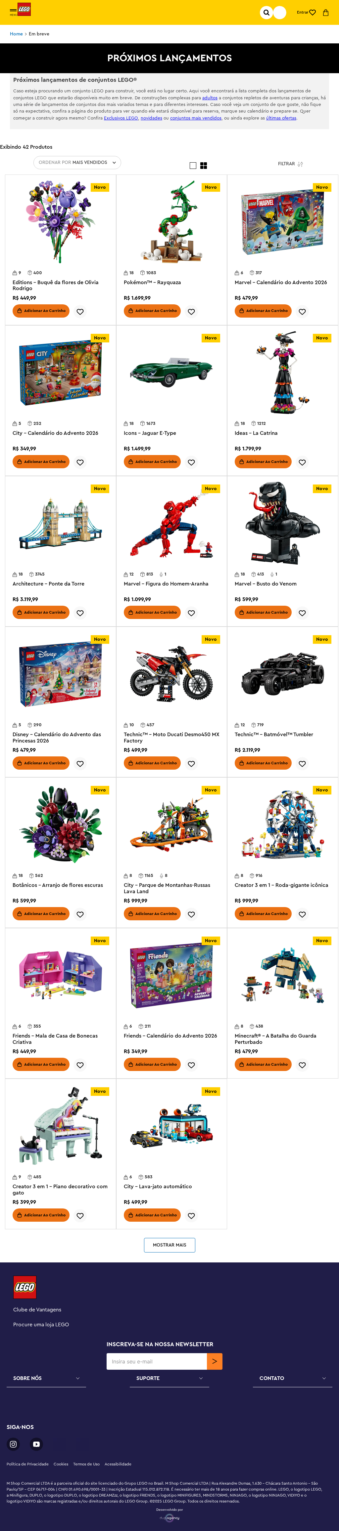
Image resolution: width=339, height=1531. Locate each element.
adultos (210, 98)
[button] (13, 10)
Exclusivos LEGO (121, 118)
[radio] (193, 165)
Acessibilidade (118, 1464)
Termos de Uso (86, 1464)
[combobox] (279, 12)
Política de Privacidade (28, 1464)
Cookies (61, 1464)
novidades (151, 118)
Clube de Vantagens (37, 1309)
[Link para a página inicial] (16, 34)
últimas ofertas (281, 118)
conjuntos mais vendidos (195, 118)
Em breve (39, 34)
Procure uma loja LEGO (41, 1324)
